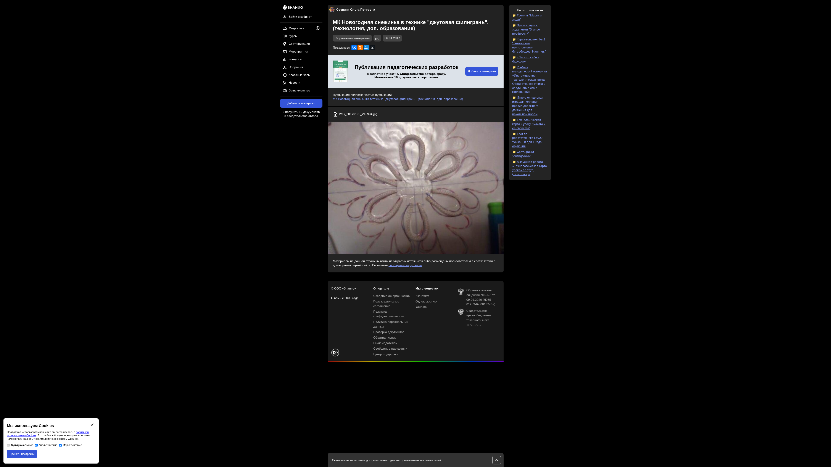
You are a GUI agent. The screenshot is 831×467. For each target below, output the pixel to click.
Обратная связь (384, 337)
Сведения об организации (392, 295)
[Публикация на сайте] (319, 28)
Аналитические (48, 445)
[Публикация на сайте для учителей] (340, 72)
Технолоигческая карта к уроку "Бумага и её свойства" (529, 124)
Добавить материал (301, 103)
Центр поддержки (385, 354)
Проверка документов (388, 332)
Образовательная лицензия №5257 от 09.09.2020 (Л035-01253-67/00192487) (480, 297)
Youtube (421, 307)
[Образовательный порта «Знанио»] (291, 8)
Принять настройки (22, 454)
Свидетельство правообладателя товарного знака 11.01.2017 (478, 317)
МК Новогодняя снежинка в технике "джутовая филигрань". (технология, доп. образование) (398, 99)
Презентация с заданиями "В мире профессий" (526, 29)
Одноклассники (426, 301)
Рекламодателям (385, 343)
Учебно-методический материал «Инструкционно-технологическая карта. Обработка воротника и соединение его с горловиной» (529, 79)
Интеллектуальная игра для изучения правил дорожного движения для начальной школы (527, 106)
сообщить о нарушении (405, 265)
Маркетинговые (72, 445)
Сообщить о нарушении (390, 348)
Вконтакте (423, 295)
